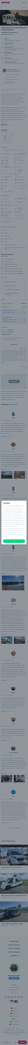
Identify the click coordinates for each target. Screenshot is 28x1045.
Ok (14, 541)
